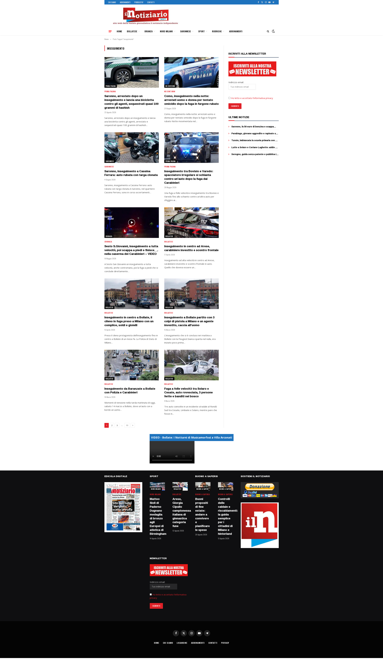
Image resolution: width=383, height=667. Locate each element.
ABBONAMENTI (125, 2)
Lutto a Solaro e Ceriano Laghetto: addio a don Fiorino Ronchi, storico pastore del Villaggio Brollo (254, 147)
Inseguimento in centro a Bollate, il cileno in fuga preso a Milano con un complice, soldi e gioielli (128, 321)
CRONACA (109, 236)
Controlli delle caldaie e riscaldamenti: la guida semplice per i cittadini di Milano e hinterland (225, 516)
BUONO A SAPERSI (202, 489)
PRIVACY (225, 642)
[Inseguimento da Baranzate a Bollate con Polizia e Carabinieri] (131, 365)
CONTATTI (151, 2)
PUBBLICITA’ (138, 2)
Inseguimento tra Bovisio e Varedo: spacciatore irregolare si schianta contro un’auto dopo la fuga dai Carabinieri (188, 177)
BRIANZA (149, 31)
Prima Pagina (111, 86)
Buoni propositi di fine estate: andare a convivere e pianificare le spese (202, 514)
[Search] (268, 31)
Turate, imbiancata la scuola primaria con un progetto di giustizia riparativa (254, 140)
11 (127, 425)
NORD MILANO (166, 31)
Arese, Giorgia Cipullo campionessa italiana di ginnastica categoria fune (180, 512)
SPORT (201, 31)
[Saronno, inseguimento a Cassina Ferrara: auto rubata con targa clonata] (131, 147)
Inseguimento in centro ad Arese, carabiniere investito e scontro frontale (191, 248)
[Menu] (110, 31)
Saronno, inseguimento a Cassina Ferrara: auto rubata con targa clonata (131, 173)
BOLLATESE (132, 31)
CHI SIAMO (112, 2)
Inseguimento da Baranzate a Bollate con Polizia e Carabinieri (129, 391)
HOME (119, 31)
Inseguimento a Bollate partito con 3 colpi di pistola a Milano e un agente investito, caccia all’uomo (189, 321)
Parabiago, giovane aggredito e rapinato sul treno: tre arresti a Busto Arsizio (254, 133)
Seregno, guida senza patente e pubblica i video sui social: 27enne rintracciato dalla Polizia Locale (253, 154)
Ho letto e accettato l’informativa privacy (252, 98)
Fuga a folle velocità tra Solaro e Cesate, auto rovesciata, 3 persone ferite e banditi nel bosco (188, 392)
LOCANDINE (182, 642)
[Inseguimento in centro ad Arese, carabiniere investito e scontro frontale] (191, 222)
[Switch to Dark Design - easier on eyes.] (273, 31)
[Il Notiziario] (145, 16)
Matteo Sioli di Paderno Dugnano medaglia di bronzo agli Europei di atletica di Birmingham (157, 516)
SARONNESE (185, 31)
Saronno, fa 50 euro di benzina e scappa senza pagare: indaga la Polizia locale (252, 126)
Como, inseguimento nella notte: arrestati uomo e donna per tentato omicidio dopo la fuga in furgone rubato (191, 100)
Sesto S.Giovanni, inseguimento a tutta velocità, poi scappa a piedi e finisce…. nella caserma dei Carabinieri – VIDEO (131, 250)
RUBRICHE (217, 31)
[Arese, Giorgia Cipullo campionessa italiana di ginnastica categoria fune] (180, 486)
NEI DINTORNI (170, 86)
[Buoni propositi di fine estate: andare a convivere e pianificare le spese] (203, 486)
